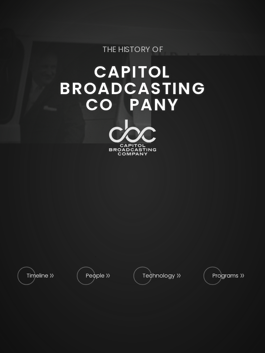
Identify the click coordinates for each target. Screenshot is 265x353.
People (95, 276)
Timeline (37, 276)
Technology (159, 276)
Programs (225, 276)
